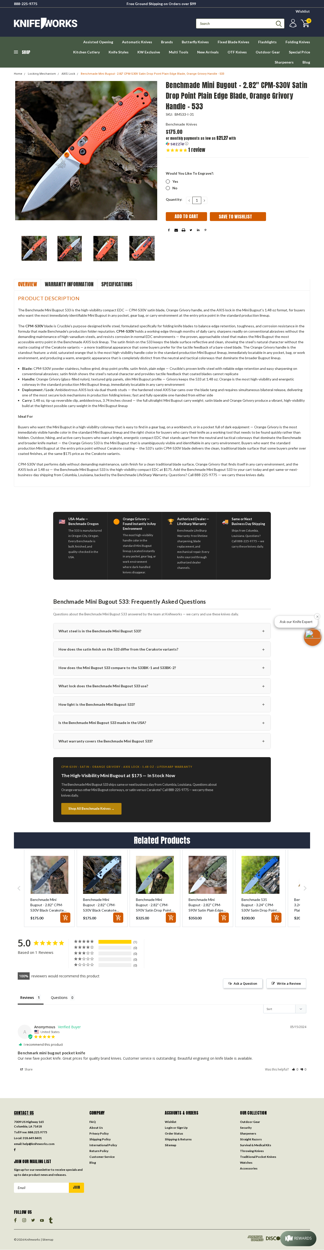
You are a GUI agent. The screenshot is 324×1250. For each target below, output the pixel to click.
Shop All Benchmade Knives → (91, 809)
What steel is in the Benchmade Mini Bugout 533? (162, 630)
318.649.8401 (32, 1138)
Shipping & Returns (178, 1139)
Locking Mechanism (42, 73)
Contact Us (24, 1113)
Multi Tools (178, 52)
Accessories (248, 1168)
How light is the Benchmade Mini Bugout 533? (162, 704)
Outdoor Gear (268, 52)
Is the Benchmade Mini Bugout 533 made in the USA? (162, 722)
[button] (201, 141)
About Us (96, 1128)
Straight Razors (251, 1139)
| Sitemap (47, 1239)
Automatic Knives (137, 42)
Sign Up (182, 1128)
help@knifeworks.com (38, 1144)
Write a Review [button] (289, 983)
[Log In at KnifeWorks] (292, 23)
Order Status (174, 1133)
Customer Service (102, 1157)
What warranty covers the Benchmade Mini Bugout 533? (162, 740)
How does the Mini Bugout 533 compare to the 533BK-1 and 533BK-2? (162, 667)
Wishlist (303, 11)
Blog (306, 62)
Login (169, 1128)
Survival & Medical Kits (255, 1145)
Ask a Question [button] (245, 983)
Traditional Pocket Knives (258, 1157)
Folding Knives (298, 42)
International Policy (103, 1145)
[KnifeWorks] (88, 23)
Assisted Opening (98, 42)
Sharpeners (284, 62)
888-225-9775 (25, 4)
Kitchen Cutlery (86, 52)
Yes (175, 181)
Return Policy (98, 1151)
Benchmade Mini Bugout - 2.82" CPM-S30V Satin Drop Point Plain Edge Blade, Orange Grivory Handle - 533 (152, 73)
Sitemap (170, 1145)
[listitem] (49, 888)
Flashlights (267, 42)
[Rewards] (298, 1238)
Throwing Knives (252, 1151)
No (174, 188)
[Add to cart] (65, 918)
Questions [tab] (59, 997)
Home (18, 73)
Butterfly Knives (195, 42)
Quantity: (174, 199)
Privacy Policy (99, 1133)
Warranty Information (69, 284)
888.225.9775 (37, 1132)
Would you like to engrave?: (190, 173)
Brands (167, 42)
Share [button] (28, 1069)
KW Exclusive (148, 52)
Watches (246, 1162)
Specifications (116, 284)
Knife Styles (119, 52)
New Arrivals (208, 52)
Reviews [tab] (27, 997)
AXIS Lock (68, 73)
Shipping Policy (100, 1139)
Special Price (299, 52)
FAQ (92, 1122)
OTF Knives (237, 52)
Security (246, 1128)
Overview (27, 284)
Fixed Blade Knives (233, 42)
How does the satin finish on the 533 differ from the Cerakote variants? (162, 649)
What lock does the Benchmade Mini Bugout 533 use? (162, 686)
